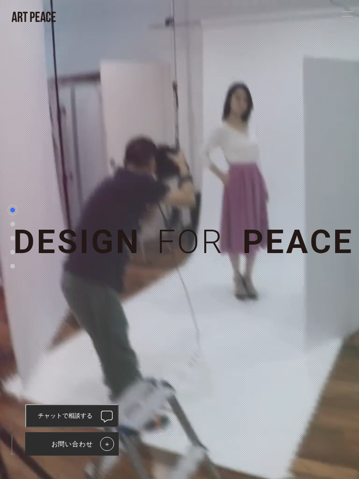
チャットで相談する (65, 415)
